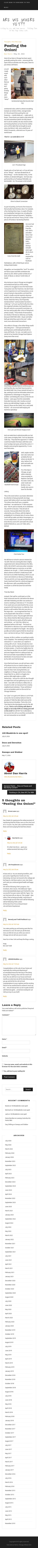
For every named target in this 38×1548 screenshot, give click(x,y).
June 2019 (8, 1350)
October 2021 (9, 1248)
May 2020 (8, 1309)
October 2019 (9, 1334)
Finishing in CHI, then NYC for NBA (21, 792)
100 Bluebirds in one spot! (15, 733)
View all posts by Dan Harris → (13, 777)
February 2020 (9, 1322)
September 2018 (10, 1387)
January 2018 (9, 1420)
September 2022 (10, 1219)
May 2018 (8, 1404)
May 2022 (8, 1231)
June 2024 (8, 1190)
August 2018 (9, 1392)
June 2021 (8, 1260)
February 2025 (9, 1178)
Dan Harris (8, 54)
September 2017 (10, 1437)
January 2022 (9, 1239)
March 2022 (9, 1235)
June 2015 (8, 1511)
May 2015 (8, 1515)
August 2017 (9, 1441)
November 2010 (10, 1523)
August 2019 (9, 1342)
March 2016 (9, 1482)
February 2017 (9, 1466)
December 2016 (10, 1474)
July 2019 (8, 1346)
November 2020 (10, 1285)
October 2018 (9, 1383)
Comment (6, 1015)
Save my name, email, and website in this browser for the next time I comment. (17, 1065)
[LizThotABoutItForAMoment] (19, 151)
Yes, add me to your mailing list (14, 1071)
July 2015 (8, 1507)
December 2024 (10, 1182)
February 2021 (9, 1272)
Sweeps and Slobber (12, 752)
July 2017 (8, 1445)
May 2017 (8, 1453)
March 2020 (9, 1317)
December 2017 (10, 1424)
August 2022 (9, 1223)
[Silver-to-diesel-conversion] (19, 191)
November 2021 (10, 1243)
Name (4, 1039)
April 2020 (8, 1313)
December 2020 (10, 1280)
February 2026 (9, 1153)
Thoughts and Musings (13, 41)
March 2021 (9, 1268)
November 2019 (10, 1330)
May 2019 (8, 1355)
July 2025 (8, 1169)
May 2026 (8, 1145)
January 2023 (9, 1215)
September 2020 (10, 1293)
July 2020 (8, 1301)
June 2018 (8, 1400)
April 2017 (8, 1457)
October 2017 (9, 1433)
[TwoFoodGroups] (11, 467)
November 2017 (10, 1429)
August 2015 (9, 1503)
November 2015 (10, 1490)
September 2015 (10, 1499)
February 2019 (9, 1367)
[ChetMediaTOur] (19, 540)
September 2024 (10, 1186)
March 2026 (9, 1149)
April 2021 (8, 1264)
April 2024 (8, 1194)
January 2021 (9, 1276)
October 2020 (9, 1289)
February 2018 (9, 1416)
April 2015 (8, 1519)
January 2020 (9, 1326)
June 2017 (8, 1449)
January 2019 (9, 1371)
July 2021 (8, 1256)
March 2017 (9, 1462)
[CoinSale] (14, 238)
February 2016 (9, 1486)
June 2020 (8, 1305)
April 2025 (8, 1173)
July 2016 (8, 1478)
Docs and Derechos (11, 743)
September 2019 (10, 1338)
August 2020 (9, 1297)
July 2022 (8, 1227)
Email (4, 1047)
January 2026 (9, 1157)
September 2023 (10, 1202)
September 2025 (10, 1165)
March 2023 (9, 1211)
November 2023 (10, 1198)
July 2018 (8, 1396)
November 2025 (10, 1161)
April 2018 (8, 1408)
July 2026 (8, 1141)
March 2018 (9, 1412)
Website (5, 1056)
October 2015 (9, 1494)
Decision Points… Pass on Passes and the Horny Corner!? (18, 787)
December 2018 (10, 1375)
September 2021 (10, 1252)
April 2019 (8, 1359)
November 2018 (10, 1379)
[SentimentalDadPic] (22, 83)
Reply (5, 831)
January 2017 (9, 1470)
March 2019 (9, 1363)
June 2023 (8, 1206)
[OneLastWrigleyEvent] (19, 420)
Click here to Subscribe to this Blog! (17, 5)
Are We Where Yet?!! (19, 22)
